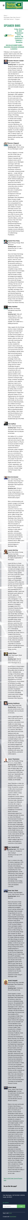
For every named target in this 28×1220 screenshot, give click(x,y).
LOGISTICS (14, 49)
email (10, 1213)
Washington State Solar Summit (12, 17)
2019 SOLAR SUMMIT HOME (14, 45)
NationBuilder (12, 1216)
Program (17, 19)
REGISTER (7, 47)
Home (5, 15)
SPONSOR (21, 47)
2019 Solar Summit (8, 19)
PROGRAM (14, 47)
